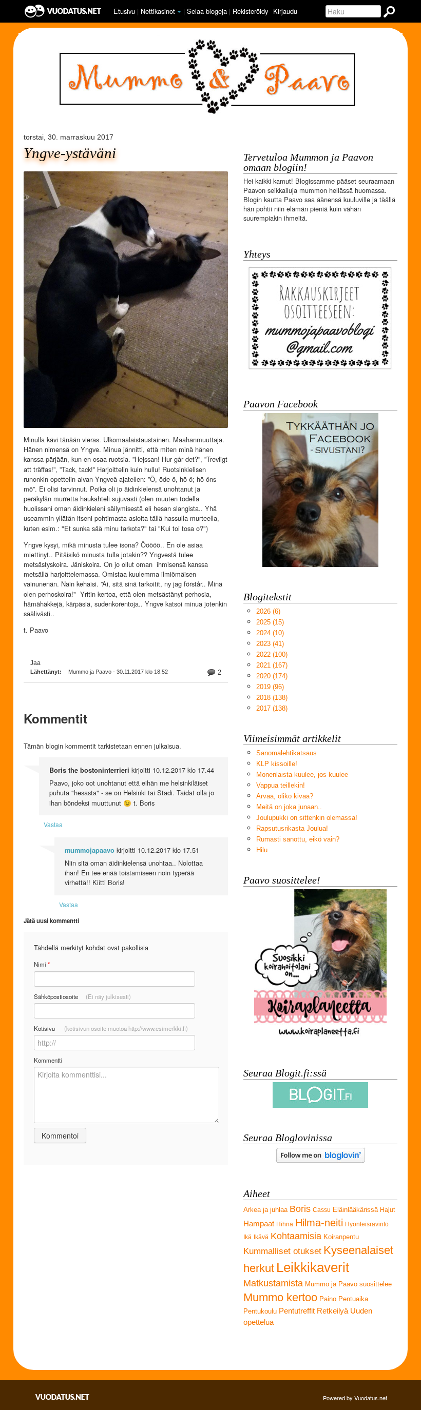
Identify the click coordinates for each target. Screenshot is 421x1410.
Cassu (322, 1210)
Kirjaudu (285, 11)
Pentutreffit (297, 1310)
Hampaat (258, 1223)
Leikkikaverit (312, 1267)
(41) (270, 644)
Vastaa (53, 824)
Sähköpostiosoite (82, 996)
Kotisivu (111, 1028)
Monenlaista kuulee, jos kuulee (302, 774)
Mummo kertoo (280, 1297)
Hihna (284, 1224)
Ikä (247, 1237)
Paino (327, 1299)
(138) (272, 697)
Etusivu (124, 11)
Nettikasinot (158, 11)
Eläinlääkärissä (355, 1209)
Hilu (261, 850)
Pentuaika (353, 1299)
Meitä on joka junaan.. (289, 807)
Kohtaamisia (296, 1236)
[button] (179, 12)
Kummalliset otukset (282, 1251)
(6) (268, 611)
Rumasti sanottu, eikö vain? (297, 839)
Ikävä (261, 1237)
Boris (300, 1209)
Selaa (207, 11)
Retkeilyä (332, 1310)
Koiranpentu (341, 1237)
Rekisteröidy (250, 11)
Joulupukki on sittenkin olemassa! (306, 817)
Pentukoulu (260, 1311)
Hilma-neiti (319, 1222)
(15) (270, 622)
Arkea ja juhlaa (265, 1209)
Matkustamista (273, 1283)
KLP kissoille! (276, 764)
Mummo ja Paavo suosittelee (348, 1284)
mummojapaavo (89, 850)
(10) (270, 633)
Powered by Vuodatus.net (355, 1398)
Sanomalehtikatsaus (286, 753)
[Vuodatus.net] (62, 1397)
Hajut (387, 1210)
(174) (272, 676)
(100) (272, 654)
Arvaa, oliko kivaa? (284, 796)
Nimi (42, 964)
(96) (270, 687)
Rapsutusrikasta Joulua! (292, 828)
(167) (272, 665)
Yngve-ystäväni (70, 153)
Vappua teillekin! (280, 785)
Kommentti (48, 1060)
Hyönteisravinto (367, 1224)
